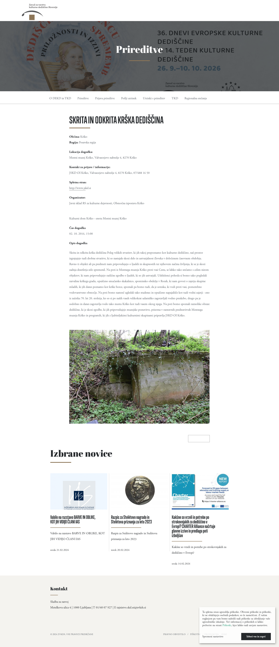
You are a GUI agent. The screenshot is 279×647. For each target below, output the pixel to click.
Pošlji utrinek (128, 98)
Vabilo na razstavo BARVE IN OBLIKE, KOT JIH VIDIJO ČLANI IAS (73, 519)
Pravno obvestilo (174, 634)
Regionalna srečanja (195, 98)
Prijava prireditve (105, 98)
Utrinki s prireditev (154, 98)
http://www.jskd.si (80, 188)
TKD (175, 98)
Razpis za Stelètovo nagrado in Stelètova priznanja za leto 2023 (131, 519)
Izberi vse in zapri (256, 636)
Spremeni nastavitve (212, 636)
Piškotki (195, 634)
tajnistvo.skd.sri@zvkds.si (131, 608)
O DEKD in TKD (60, 98)
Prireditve (83, 98)
